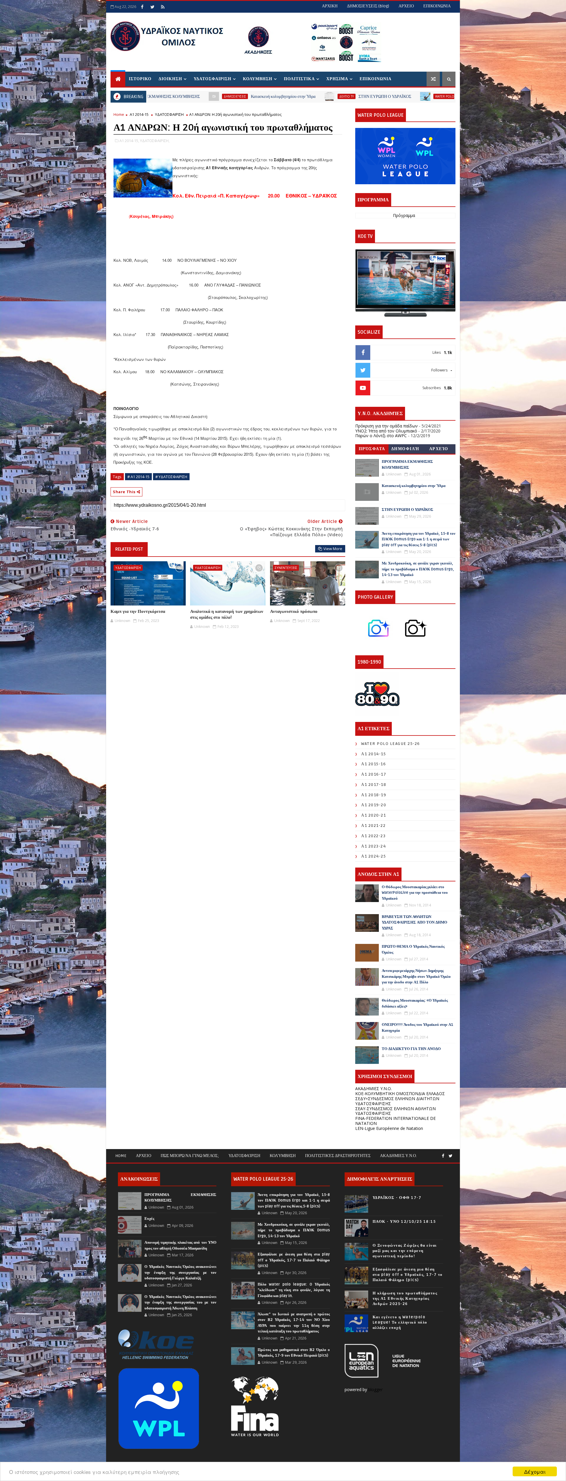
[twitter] (152, 6)
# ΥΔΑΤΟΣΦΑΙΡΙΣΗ (171, 476)
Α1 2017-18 (373, 784)
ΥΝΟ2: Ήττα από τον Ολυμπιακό (386, 431)
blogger (376, 1389)
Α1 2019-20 (373, 804)
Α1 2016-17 (373, 774)
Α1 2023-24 (373, 846)
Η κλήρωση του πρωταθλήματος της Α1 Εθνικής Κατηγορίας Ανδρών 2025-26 (405, 1298)
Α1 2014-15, (129, 140)
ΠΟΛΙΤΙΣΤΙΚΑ (299, 78)
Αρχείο (438, 448)
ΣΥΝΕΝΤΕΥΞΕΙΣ (286, 567)
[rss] (162, 6)
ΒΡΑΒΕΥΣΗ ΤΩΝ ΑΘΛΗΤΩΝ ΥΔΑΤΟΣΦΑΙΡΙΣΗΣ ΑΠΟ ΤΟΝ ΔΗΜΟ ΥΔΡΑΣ (414, 922)
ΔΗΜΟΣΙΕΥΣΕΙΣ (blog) (368, 6)
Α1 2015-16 (373, 763)
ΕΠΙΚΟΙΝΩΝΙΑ (437, 6)
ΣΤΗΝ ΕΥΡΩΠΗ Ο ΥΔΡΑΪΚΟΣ (291, 96)
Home (118, 114)
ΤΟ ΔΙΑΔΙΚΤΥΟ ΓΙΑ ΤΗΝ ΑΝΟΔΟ (411, 1048)
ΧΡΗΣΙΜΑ (337, 78)
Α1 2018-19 (373, 794)
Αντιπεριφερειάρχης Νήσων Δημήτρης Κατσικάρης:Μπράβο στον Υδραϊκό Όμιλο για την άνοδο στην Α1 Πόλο (416, 976)
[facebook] (142, 6)
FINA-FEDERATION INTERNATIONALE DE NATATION (395, 1120)
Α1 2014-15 (139, 114)
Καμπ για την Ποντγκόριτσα (138, 611)
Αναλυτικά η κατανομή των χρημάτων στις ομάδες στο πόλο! (226, 614)
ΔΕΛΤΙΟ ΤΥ (253, 96)
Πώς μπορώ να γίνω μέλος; (190, 1155)
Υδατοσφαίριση (244, 1155)
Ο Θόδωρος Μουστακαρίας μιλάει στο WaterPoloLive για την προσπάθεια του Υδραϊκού (415, 893)
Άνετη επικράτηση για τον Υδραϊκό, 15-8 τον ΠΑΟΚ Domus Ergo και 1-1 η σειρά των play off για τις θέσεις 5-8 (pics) (418, 539)
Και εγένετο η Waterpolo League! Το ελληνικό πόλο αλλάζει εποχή (400, 1322)
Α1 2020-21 (373, 815)
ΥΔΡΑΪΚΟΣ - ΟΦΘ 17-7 (397, 1197)
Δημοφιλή (405, 448)
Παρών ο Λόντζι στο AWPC (381, 435)
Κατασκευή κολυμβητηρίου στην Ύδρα (190, 96)
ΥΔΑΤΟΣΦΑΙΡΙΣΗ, (155, 140)
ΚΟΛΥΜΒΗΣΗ (257, 78)
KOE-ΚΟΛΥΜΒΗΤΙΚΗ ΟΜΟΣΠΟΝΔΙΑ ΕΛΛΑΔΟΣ (400, 1093)
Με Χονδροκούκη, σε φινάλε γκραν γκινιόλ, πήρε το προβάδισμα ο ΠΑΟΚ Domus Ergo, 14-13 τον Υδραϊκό (418, 569)
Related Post (129, 549)
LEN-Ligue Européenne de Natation (389, 1128)
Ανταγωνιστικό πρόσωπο (293, 611)
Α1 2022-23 (373, 835)
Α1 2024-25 (373, 856)
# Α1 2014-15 (138, 476)
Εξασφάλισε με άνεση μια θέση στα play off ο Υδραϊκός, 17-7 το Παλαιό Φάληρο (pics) (294, 1260)
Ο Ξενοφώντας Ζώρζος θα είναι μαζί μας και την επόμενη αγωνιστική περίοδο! (405, 1250)
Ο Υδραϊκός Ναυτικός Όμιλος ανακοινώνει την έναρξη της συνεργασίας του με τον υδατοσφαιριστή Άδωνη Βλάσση (180, 1302)
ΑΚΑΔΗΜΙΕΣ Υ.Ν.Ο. (373, 1088)
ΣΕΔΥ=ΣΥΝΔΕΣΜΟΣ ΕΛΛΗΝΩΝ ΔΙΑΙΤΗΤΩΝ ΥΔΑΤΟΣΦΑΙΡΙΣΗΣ (397, 1101)
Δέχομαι (535, 1471)
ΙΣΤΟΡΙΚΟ (140, 78)
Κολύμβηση (283, 1155)
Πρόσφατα (372, 448)
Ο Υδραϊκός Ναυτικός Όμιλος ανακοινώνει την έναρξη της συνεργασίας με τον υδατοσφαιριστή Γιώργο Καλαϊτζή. (180, 1272)
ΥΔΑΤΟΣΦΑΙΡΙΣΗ (212, 78)
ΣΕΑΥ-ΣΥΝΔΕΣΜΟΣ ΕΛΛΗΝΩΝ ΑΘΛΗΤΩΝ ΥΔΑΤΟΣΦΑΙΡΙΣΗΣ (395, 1111)
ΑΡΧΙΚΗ (330, 6)
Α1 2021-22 (373, 825)
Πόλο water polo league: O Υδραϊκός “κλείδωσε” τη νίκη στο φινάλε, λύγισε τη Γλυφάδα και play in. (294, 1290)
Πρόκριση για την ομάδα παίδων (386, 426)
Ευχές (149, 1218)
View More (332, 548)
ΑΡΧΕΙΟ (406, 6)
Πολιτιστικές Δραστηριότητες (338, 1155)
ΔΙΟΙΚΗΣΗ (170, 78)
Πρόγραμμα (404, 215)
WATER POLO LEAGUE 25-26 (362, 96)
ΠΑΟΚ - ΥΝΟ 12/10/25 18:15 (404, 1221)
